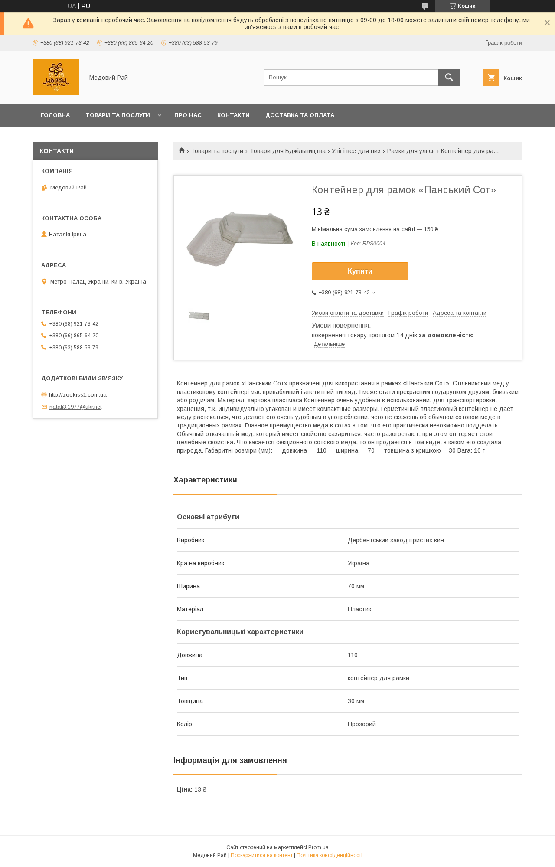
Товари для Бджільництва (288, 150)
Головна (55, 115)
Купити (360, 271)
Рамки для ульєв (411, 150)
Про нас (188, 115)
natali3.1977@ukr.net (75, 407)
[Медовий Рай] (56, 92)
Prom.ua (318, 847)
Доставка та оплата (299, 115)
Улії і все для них (356, 150)
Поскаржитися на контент (262, 855)
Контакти (233, 115)
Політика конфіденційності (329, 855)
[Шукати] (449, 77)
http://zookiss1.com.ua (78, 394)
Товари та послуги (117, 115)
